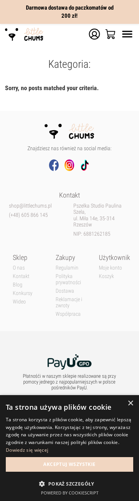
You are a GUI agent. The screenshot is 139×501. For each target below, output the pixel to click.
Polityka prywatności (68, 279)
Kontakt (21, 276)
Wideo (19, 301)
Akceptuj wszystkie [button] (69, 464)
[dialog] (69, 448)
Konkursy (22, 293)
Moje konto (110, 268)
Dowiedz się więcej (27, 450)
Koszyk (106, 276)
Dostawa (65, 291)
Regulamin (67, 268)
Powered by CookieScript (69, 493)
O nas (19, 268)
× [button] (130, 403)
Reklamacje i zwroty (69, 302)
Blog (17, 284)
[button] (69, 483)
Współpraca (68, 314)
